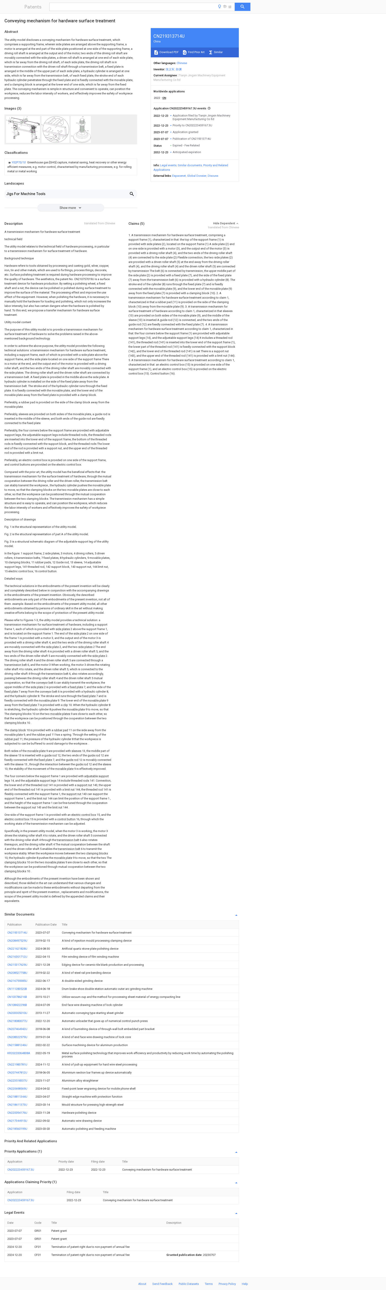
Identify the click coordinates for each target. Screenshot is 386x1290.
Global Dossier (196, 175)
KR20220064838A (18, 1053)
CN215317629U (17, 964)
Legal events (168, 165)
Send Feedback (162, 1284)
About (142, 1284)
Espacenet (179, 175)
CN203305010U (17, 1013)
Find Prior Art (196, 52)
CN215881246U (17, 1045)
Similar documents (190, 165)
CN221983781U (17, 1064)
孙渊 (179, 69)
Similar (218, 52)
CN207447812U (17, 1072)
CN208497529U (17, 940)
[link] (70, 167)
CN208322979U (17, 1037)
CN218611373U (17, 1104)
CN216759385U (17, 980)
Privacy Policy (227, 1284)
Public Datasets (189, 1284)
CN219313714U (17, 932)
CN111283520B (17, 988)
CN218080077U (17, 1021)
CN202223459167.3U (20, 1169)
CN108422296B (17, 1005)
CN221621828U (17, 948)
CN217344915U (17, 1120)
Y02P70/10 (19, 162)
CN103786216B (17, 997)
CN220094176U (17, 1112)
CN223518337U (17, 1080)
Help (245, 1284)
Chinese (182, 63)
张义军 (170, 69)
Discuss (213, 175)
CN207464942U (17, 1029)
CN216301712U (17, 956)
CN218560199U (17, 1128)
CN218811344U (17, 1096)
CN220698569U (17, 1088)
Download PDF (169, 52)
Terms (209, 1284)
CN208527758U (17, 972)
